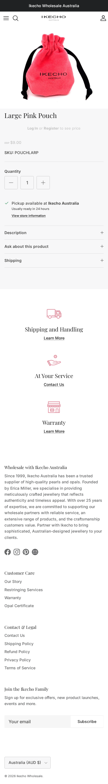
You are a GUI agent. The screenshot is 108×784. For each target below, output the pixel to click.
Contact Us (54, 384)
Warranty (12, 597)
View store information (29, 216)
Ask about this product (26, 246)
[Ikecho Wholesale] (54, 18)
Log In (32, 128)
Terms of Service (19, 667)
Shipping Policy (19, 643)
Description (15, 232)
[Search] (18, 18)
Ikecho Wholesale (29, 776)
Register (51, 128)
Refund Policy (17, 651)
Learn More (54, 338)
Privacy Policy (17, 659)
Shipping (13, 260)
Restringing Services (23, 589)
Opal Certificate (19, 605)
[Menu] (6, 18)
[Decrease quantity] (11, 182)
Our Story (13, 581)
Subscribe (87, 721)
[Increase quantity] (43, 182)
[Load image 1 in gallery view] (54, 67)
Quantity (12, 171)
